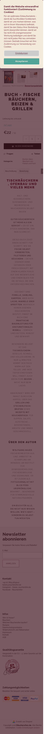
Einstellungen (21, 53)
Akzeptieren (21, 61)
